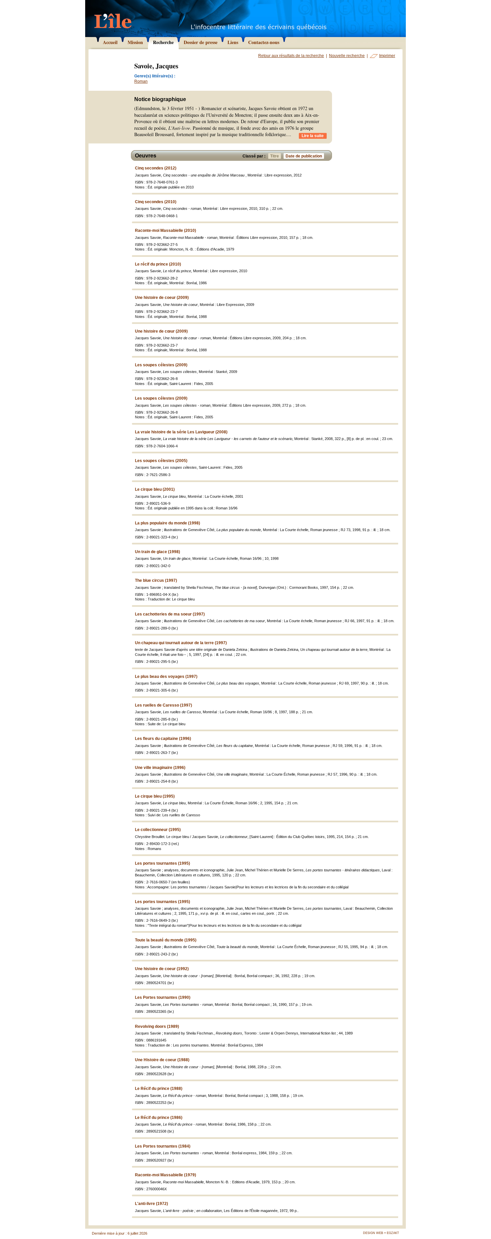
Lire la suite (313, 135)
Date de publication (304, 156)
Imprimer (387, 55)
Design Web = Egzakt (381, 1233)
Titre (274, 156)
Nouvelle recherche (347, 55)
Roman (141, 81)
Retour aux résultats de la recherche (291, 55)
